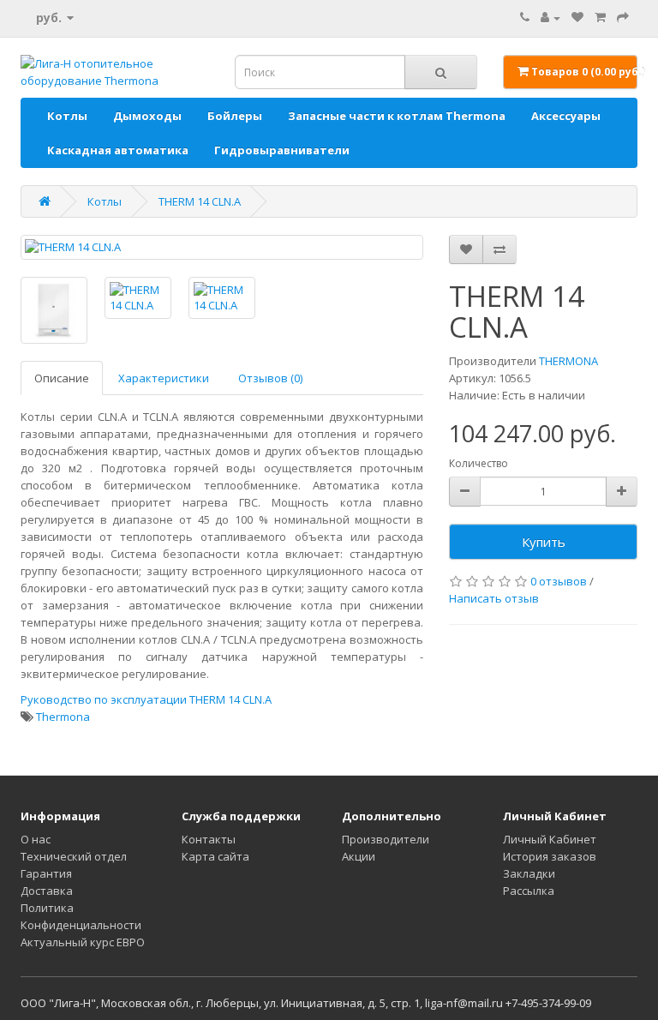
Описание (61, 378)
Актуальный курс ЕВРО (83, 942)
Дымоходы (147, 115)
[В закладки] (466, 249)
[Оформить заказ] (623, 17)
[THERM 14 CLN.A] (222, 247)
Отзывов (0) (270, 378)
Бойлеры (234, 115)
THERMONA (568, 361)
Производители (385, 839)
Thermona (63, 716)
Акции (358, 856)
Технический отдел (74, 856)
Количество (478, 463)
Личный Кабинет (549, 839)
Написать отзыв (494, 598)
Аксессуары (566, 115)
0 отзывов (558, 581)
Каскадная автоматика (117, 150)
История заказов (549, 856)
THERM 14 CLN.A (200, 201)
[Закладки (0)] (577, 17)
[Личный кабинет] (550, 17)
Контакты (209, 839)
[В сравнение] (499, 249)
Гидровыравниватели (282, 150)
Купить (543, 541)
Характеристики (163, 378)
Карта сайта (215, 856)
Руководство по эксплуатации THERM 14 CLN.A (146, 699)
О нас (36, 839)
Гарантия (46, 873)
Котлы (67, 115)
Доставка (47, 890)
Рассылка (528, 890)
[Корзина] (600, 17)
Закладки (529, 873)
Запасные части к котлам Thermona (396, 115)
